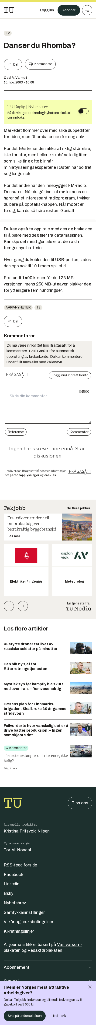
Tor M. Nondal (17, 850)
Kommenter (43, 64)
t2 (8, 33)
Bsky (8, 893)
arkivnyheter (18, 307)
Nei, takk (59, 1016)
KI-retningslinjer (19, 931)
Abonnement (16, 967)
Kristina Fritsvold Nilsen (27, 831)
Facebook (13, 874)
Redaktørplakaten (44, 950)
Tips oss (80, 803)
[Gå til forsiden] (9, 10)
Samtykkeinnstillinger (24, 912)
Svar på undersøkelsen (25, 1016)
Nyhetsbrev (15, 903)
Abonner (68, 10)
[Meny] (87, 10)
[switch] (83, 111)
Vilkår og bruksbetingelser (28, 921)
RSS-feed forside (20, 865)
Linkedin (11, 884)
